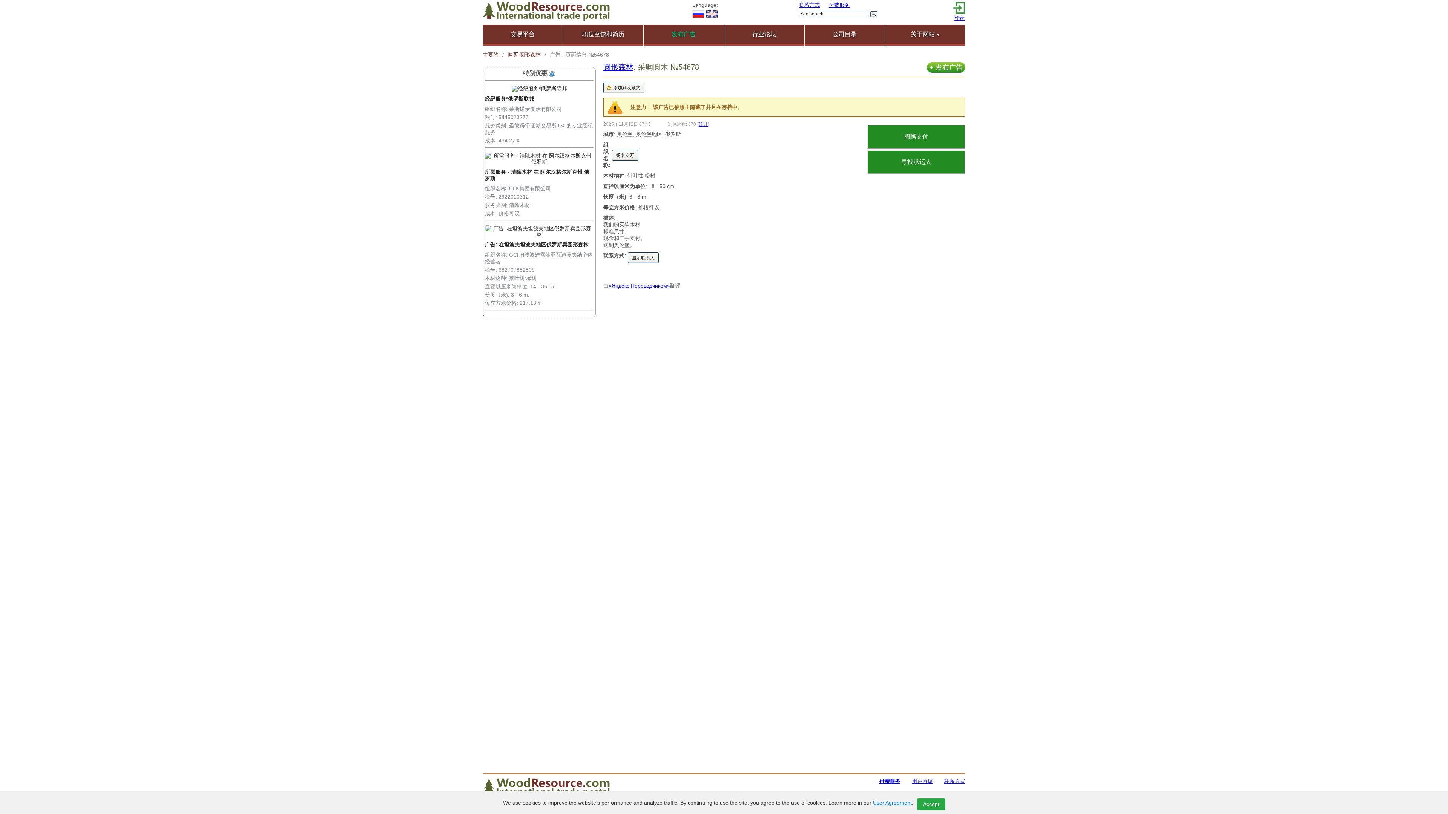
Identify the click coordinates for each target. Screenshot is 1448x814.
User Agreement (892, 803)
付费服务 (839, 5)
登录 (959, 18)
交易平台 (523, 34)
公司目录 (845, 34)
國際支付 (916, 136)
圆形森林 (618, 67)
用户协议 (922, 781)
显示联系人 (643, 257)
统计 (703, 124)
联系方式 (809, 5)
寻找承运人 (916, 162)
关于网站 (925, 34)
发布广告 (946, 67)
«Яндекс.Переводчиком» (639, 286)
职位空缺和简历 (603, 34)
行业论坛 (764, 34)
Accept (931, 804)
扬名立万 (625, 155)
